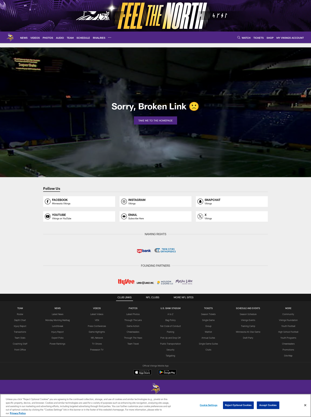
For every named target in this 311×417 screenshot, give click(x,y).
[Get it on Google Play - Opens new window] (167, 374)
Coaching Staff (20, 343)
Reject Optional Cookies (238, 405)
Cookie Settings (208, 405)
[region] (155, 405)
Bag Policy (170, 320)
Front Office (20, 349)
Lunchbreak (57, 326)
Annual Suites (208, 337)
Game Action (133, 326)
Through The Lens (133, 320)
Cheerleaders (133, 332)
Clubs (208, 349)
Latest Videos (96, 314)
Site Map (288, 355)
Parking (170, 332)
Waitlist (208, 332)
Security (170, 349)
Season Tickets (208, 314)
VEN (97, 320)
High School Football (288, 332)
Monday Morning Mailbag (57, 320)
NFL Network (97, 337)
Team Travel (133, 343)
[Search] (238, 37)
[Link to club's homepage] (10, 37)
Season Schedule (248, 314)
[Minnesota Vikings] (155, 389)
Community (288, 314)
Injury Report (20, 326)
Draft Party (248, 337)
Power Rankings (57, 343)
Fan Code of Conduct (170, 326)
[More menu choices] (109, 37)
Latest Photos (133, 314)
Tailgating (170, 355)
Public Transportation (170, 343)
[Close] (305, 405)
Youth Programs (288, 337)
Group (208, 326)
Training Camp (248, 326)
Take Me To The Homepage (155, 120)
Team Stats (20, 337)
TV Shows (97, 343)
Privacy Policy (18, 413)
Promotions (288, 349)
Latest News (57, 314)
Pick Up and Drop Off (170, 337)
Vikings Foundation (288, 320)
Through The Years (133, 337)
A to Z (170, 314)
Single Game (208, 320)
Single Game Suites (208, 343)
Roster (20, 314)
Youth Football (288, 326)
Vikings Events (248, 320)
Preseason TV (96, 349)
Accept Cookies (268, 405)
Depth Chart (20, 320)
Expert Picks (58, 337)
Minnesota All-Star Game (248, 332)
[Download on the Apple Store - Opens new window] (142, 373)
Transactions (20, 332)
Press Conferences (97, 326)
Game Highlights (97, 332)
